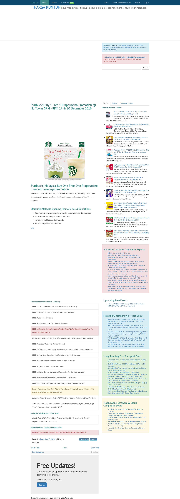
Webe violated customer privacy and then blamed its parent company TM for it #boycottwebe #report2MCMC (127, 277)
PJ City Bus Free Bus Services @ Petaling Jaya (123, 372)
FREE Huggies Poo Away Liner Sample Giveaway (50, 324)
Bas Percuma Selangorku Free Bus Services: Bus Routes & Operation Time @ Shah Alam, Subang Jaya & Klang (127, 375)
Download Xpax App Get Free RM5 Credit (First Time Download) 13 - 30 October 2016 (131, 191)
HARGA (44, 3)
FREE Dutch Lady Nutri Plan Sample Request (48, 344)
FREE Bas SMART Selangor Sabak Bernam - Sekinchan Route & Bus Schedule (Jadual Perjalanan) (126, 388)
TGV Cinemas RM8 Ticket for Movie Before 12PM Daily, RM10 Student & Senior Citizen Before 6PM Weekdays (126, 345)
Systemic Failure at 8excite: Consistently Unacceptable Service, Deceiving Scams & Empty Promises (126, 262)
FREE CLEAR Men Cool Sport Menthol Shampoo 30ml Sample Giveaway (58, 383)
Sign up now (112, 45)
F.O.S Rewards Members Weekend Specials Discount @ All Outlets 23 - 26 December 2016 (131, 219)
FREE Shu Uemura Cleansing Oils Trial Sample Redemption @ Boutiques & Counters (62, 350)
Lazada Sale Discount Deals (122, 3)
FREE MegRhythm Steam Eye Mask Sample (48, 367)
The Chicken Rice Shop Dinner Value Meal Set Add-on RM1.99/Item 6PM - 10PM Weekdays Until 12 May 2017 (131, 233)
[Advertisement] (90, 25)
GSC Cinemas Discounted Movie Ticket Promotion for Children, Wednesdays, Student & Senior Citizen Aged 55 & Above (127, 327)
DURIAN (54, 3)
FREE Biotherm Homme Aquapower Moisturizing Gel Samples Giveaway (58, 372)
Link (32, 228)
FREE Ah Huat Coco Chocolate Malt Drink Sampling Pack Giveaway (56, 355)
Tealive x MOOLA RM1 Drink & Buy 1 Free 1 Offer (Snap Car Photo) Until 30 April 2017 (130, 113)
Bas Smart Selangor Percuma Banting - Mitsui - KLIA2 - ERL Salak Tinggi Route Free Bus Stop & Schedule (127, 379)
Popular (106, 103)
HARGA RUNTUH (47, 7)
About (106, 3)
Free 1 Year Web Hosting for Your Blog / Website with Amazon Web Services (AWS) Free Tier (125, 414)
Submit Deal (67, 3)
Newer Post (35, 448)
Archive (114, 103)
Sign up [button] (42, 484)
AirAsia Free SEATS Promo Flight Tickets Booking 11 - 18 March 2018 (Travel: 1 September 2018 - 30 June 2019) (61, 420)
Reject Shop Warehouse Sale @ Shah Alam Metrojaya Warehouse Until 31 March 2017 (128, 178)
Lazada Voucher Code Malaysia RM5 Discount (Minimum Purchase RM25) (59, 433)
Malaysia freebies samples (130, 45)
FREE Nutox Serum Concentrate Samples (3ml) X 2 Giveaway (54, 378)
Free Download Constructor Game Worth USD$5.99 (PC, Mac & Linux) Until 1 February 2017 (131, 138)
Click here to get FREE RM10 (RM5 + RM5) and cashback (125, 57)
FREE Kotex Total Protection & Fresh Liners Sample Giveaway (54, 307)
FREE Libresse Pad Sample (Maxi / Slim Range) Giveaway (53, 312)
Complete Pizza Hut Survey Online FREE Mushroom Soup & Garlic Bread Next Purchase (64, 398)
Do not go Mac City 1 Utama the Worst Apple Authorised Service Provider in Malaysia (126, 266)
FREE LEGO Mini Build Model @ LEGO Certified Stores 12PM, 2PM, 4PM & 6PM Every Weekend (126, 305)
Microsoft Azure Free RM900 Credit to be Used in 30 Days (127, 422)
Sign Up (138, 3)
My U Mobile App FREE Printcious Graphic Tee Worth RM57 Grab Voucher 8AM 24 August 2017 (131, 166)
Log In (147, 3)
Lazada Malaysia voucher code (129, 47)
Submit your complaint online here (119, 253)
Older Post (95, 448)
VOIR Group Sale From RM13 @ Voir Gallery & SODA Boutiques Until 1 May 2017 (131, 125)
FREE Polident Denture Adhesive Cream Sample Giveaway (53, 361)
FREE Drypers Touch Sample (42, 318)
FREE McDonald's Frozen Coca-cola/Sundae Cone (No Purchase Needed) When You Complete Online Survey (62, 331)
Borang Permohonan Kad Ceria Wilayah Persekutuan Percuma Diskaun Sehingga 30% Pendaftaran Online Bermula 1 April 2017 (63, 390)
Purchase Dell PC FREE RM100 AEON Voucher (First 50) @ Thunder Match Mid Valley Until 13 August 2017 (131, 152)
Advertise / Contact (127, 103)
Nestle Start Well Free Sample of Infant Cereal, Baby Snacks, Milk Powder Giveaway (63, 338)
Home (65, 448)
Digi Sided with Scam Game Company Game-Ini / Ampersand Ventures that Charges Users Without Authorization (124, 257)
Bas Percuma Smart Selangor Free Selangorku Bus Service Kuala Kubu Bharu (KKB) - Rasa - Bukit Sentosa (127, 392)
